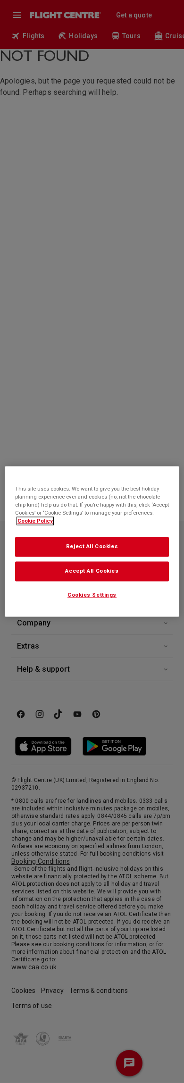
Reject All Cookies (92, 546)
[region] (92, 541)
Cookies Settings (92, 595)
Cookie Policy (35, 521)
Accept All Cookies (91, 571)
